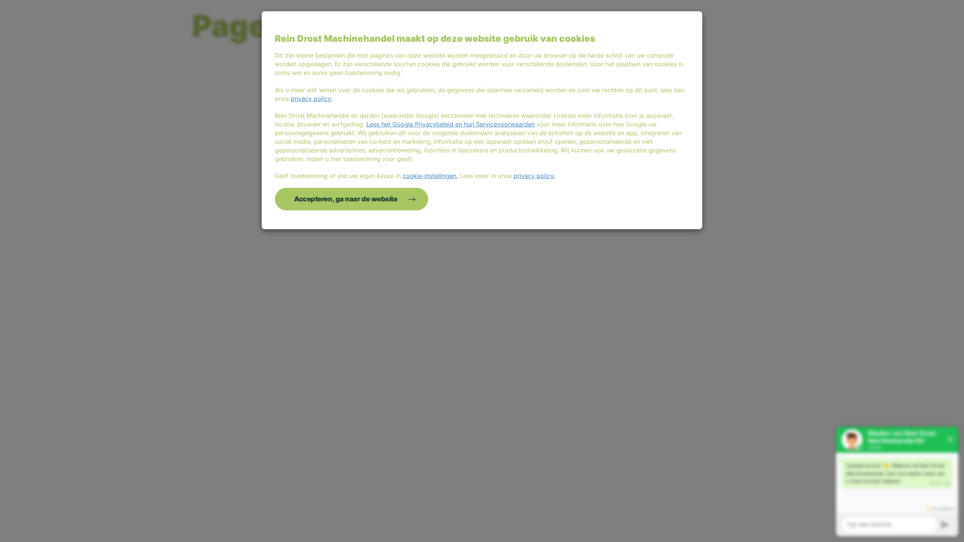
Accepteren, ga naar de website (346, 199)
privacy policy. (311, 98)
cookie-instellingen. (430, 176)
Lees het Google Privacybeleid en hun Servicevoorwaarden (450, 124)
